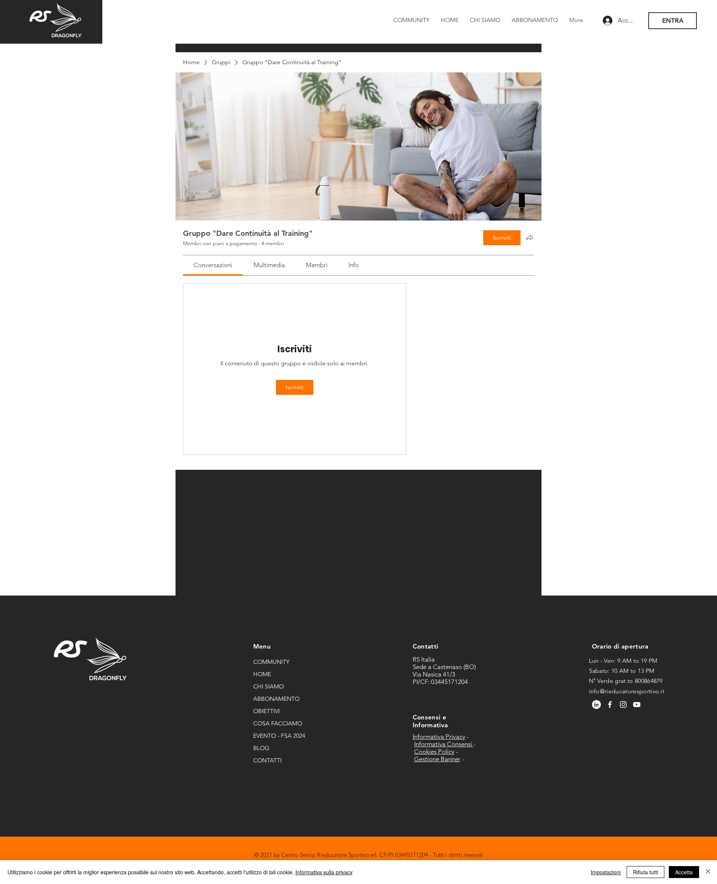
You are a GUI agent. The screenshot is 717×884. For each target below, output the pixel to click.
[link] (212, 265)
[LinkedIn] (596, 704)
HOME (262, 674)
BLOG (261, 748)
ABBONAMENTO (276, 698)
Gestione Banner (437, 759)
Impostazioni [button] (606, 872)
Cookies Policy (434, 751)
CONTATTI (267, 760)
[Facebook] (609, 704)
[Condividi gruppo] (529, 237)
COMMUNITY (271, 661)
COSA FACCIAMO (277, 723)
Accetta (684, 872)
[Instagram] (623, 704)
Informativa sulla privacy (324, 872)
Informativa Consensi (444, 744)
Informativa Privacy (439, 736)
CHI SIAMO (268, 686)
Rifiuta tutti (645, 872)
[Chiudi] (708, 872)
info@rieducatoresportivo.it (627, 691)
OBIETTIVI (266, 711)
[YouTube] (636, 704)
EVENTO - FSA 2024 (279, 735)
